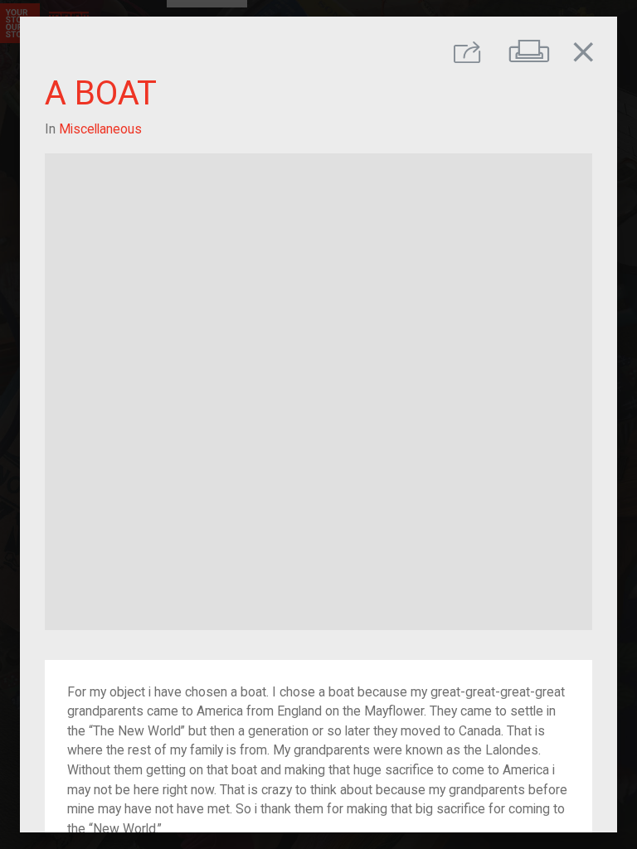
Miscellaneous (100, 129)
